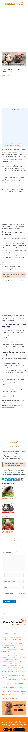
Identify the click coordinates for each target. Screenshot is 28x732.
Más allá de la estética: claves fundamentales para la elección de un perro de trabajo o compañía (13, 639)
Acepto (6, 729)
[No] (26, 725)
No (11, 729)
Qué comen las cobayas (8, 407)
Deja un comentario (6, 74)
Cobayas (14, 74)
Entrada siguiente (14, 540)
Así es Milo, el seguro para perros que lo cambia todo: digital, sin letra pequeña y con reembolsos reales (14, 671)
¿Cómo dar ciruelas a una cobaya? (11, 145)
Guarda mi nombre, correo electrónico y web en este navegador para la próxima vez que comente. (14, 595)
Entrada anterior (14, 538)
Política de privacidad (19, 729)
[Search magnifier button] (24, 614)
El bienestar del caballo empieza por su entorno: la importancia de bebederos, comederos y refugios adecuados (14, 693)
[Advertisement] (14, 36)
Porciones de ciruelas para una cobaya (12, 143)
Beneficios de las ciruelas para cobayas (12, 142)
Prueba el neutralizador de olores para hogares (13, 643)
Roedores (20, 74)
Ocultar (17, 109)
